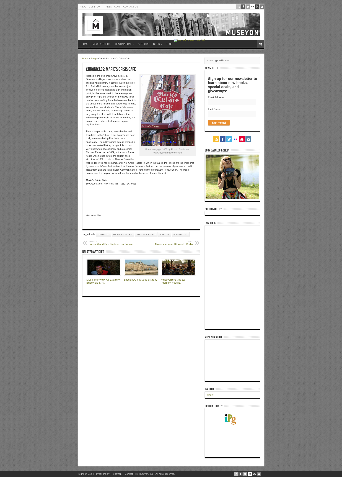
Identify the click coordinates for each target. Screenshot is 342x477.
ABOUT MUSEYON (90, 6)
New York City (180, 234)
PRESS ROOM (112, 6)
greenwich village (123, 234)
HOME (85, 44)
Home (85, 58)
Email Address (216, 97)
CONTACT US (130, 6)
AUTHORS (143, 44)
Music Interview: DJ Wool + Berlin (174, 242)
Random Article (260, 44)
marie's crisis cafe (146, 234)
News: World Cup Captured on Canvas (111, 242)
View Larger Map (93, 215)
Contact (129, 474)
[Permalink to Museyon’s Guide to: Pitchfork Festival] (178, 274)
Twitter (209, 389)
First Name (214, 109)
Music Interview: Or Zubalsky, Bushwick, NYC (103, 281)
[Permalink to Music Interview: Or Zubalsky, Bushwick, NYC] (104, 274)
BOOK (157, 44)
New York (165, 234)
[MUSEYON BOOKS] (171, 33)
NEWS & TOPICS (101, 44)
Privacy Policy (102, 474)
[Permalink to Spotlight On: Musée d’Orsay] (141, 274)
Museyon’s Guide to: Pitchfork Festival (173, 281)
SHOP (169, 44)
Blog (93, 58)
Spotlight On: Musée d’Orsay (140, 279)
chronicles (103, 234)
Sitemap (117, 474)
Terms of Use (85, 474)
